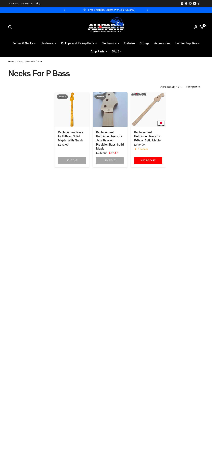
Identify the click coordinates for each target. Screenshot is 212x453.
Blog (38, 3)
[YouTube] (195, 3)
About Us (13, 3)
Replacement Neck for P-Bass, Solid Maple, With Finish (70, 136)
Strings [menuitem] (144, 43)
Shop (19, 61)
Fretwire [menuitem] (129, 43)
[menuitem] (13, 3)
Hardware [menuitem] (47, 43)
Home (11, 61)
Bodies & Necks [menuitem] (22, 43)
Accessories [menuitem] (162, 43)
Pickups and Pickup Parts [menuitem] (77, 43)
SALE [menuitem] (115, 51)
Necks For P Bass (34, 61)
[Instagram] (190, 3)
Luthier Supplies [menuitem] (186, 43)
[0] (201, 26)
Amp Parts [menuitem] (98, 51)
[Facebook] (182, 3)
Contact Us (26, 3)
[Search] (10, 27)
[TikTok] (199, 3)
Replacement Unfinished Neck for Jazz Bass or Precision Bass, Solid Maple (110, 140)
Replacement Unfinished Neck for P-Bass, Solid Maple (147, 136)
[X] (186, 3)
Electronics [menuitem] (109, 43)
